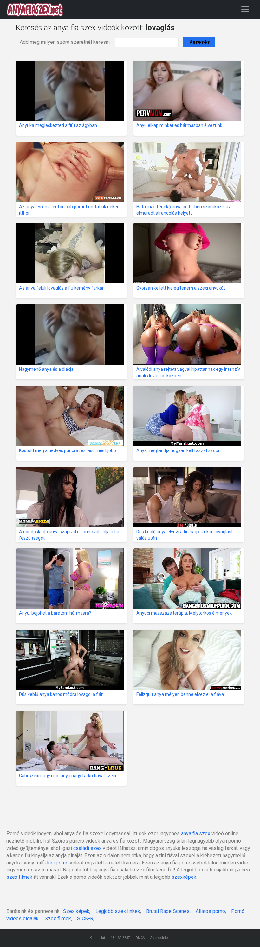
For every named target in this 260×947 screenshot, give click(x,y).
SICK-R (85, 919)
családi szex (87, 848)
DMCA (140, 938)
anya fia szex (195, 833)
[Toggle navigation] (245, 9)
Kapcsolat (97, 938)
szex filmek (19, 877)
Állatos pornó (210, 911)
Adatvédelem (160, 938)
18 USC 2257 (120, 938)
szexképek (184, 877)
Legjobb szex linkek (117, 911)
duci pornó (56, 863)
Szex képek (76, 911)
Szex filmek (58, 919)
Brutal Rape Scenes (168, 911)
